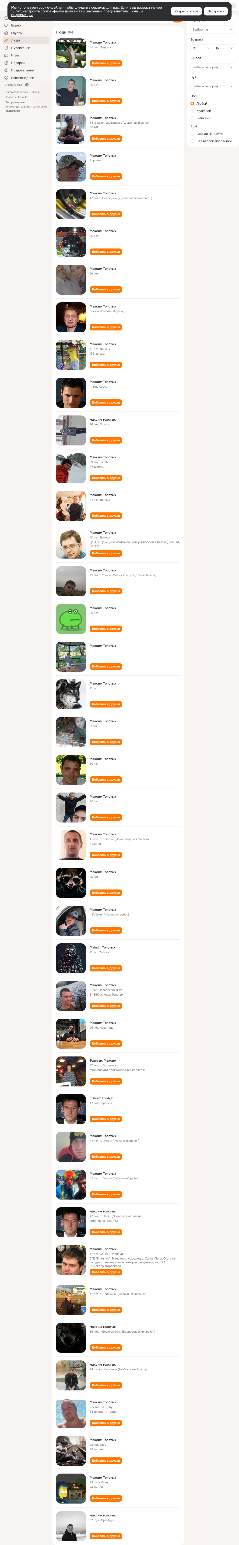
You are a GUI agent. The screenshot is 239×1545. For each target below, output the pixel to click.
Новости (10, 97)
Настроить (215, 11)
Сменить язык (14, 85)
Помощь (34, 92)
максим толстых (103, 419)
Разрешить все (186, 11)
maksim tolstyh (101, 1098)
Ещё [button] (21, 97)
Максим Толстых (103, 42)
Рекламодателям (16, 92)
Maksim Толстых (102, 947)
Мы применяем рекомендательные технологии (26, 106)
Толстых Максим (103, 1060)
